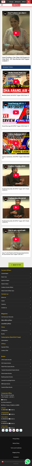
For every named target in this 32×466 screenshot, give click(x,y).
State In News (4, 283)
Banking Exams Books (7, 377)
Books (3, 334)
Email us (5, 399)
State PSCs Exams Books (7, 366)
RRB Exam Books (5, 383)
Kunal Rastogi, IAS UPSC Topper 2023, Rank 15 (15, 126)
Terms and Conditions (16, 448)
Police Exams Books (6, 373)
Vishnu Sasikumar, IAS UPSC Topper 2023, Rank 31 (15, 157)
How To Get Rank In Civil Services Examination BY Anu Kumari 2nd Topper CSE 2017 (15, 253)
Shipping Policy (16, 452)
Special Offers (5, 347)
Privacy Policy (16, 438)
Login (11, 1)
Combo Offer (4, 350)
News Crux (4, 277)
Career (3, 300)
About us (3, 297)
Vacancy (3, 304)
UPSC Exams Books (6, 359)
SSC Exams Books (6, 363)
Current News (4, 273)
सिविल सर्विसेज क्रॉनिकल (6, 320)
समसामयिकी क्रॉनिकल (6, 323)
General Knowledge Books (8, 380)
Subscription (4, 340)
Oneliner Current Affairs (7, 287)
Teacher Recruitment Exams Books (10, 370)
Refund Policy (16, 443)
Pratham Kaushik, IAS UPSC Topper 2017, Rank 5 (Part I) (15, 189)
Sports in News (5, 280)
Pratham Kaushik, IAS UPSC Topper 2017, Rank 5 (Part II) (15, 221)
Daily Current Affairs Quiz (7, 290)
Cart (24, 1)
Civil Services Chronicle (7, 317)
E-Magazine (4, 330)
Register (18, 1)
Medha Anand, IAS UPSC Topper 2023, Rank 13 (15, 95)
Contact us (4, 307)
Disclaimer (16, 457)
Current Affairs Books (6, 387)
